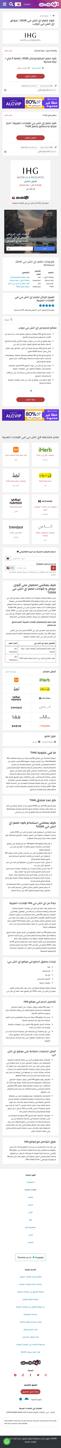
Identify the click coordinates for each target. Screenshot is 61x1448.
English (27, 4)
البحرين (30, 1204)
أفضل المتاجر (49, 671)
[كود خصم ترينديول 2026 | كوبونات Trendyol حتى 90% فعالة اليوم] (16, 527)
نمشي (16, 511)
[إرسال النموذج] (53, 568)
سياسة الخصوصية (30, 1314)
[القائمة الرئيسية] (4, 4)
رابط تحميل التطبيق (30, 1392)
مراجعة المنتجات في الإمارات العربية (30, 1344)
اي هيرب (45, 459)
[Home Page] (49, 4)
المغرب (30, 1242)
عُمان (30, 1212)
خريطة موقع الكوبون (30, 1299)
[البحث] (11, 4)
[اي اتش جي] (30, 36)
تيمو (15, 459)
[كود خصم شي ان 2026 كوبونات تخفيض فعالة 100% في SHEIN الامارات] (16, 726)
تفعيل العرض (30, 76)
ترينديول (15, 537)
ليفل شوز (16, 485)
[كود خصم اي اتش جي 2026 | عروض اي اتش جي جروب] (30, 180)
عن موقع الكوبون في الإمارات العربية (30, 1307)
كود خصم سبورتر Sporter (30, 1352)
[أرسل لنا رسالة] (6, 1441)
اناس (45, 540)
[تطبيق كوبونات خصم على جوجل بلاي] (27, 1399)
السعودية (30, 1182)
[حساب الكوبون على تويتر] (38, 1375)
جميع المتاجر (44, 15)
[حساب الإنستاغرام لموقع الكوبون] (46, 1375)
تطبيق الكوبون (30, 1385)
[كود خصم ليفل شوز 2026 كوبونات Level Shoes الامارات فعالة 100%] (16, 475)
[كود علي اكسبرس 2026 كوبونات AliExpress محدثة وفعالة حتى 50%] (44, 726)
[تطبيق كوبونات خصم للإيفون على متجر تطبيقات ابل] (20, 1399)
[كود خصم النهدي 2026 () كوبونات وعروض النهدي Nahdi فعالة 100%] (44, 716)
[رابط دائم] (56, 85)
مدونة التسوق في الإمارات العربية (30, 1291)
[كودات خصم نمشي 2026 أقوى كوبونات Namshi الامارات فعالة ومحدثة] (16, 501)
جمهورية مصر (30, 1227)
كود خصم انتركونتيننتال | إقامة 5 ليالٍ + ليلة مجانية (20, 279)
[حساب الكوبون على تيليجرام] (15, 1375)
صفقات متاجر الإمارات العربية (30, 1284)
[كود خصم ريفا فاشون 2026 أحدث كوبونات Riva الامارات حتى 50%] (16, 716)
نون (45, 485)
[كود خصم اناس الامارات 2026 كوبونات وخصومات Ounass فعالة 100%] (45, 527)
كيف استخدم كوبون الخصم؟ (31, 1322)
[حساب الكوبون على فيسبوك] (30, 1375)
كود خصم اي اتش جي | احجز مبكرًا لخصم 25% (19, 285)
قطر (30, 1219)
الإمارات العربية (30, 1189)
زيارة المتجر (30, 399)
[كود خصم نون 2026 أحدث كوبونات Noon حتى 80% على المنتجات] (45, 475)
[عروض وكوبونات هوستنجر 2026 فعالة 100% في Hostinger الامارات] (45, 501)
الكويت (30, 1197)
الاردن (30, 1235)
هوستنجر (45, 514)
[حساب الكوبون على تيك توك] (23, 1375)
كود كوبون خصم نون (30, 1337)
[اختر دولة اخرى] (18, 4)
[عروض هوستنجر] (30, 103)
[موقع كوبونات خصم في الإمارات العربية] (53, 15)
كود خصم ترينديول (30, 1329)
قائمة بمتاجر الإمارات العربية (30, 1276)
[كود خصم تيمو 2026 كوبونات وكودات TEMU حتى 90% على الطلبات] (16, 449)
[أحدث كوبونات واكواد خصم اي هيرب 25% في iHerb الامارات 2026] (45, 449)
